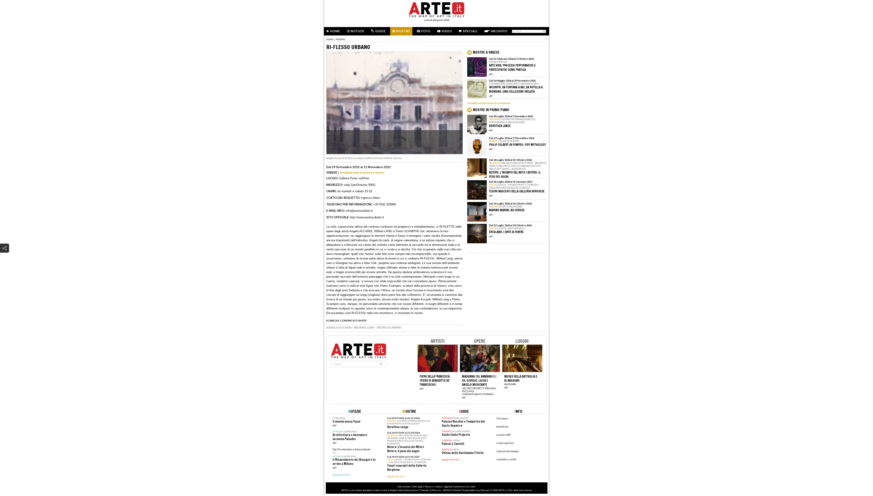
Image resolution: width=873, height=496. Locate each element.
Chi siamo (502, 418)
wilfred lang (364, 327)
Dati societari (404, 487)
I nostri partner (505, 442)
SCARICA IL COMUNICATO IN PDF (346, 320)
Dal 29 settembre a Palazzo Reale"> (354, 457)
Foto (425, 31)
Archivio (499, 31)
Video (447, 31)
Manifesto (502, 426)
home (329, 39)
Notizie (357, 31)
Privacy (428, 487)
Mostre (403, 31)
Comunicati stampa (507, 451)
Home (335, 31)
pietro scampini (389, 327)
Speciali (470, 31)
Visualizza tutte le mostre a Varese (362, 172)
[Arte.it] (436, 9)
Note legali (417, 487)
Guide (380, 31)
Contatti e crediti (506, 459)
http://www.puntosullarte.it (367, 217)
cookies (438, 487)
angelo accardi (339, 327)
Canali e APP (503, 434)
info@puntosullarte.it (359, 210)
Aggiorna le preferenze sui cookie (459, 487)
